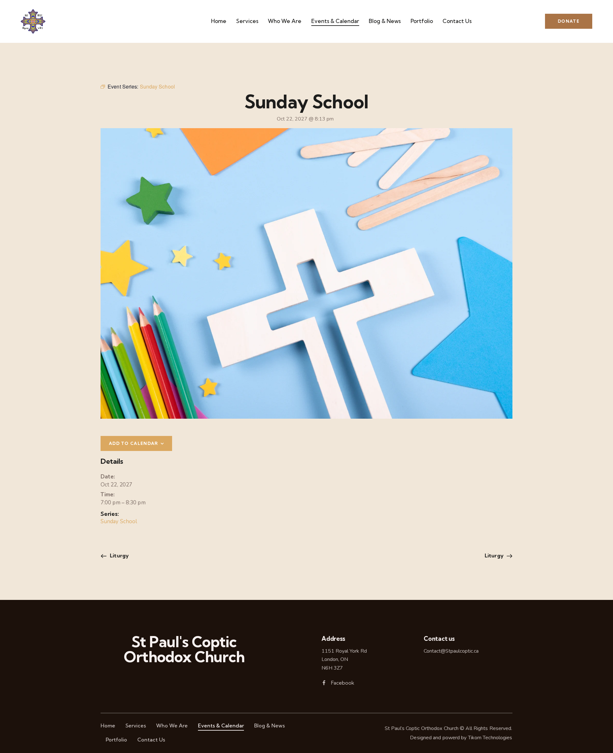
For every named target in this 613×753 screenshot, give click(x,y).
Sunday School (119, 521)
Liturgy (119, 555)
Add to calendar (133, 443)
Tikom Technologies (490, 737)
